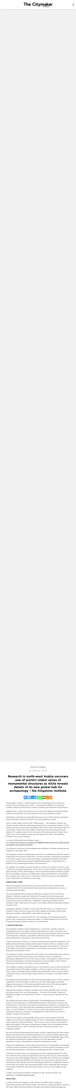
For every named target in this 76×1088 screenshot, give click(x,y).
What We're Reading (38, 767)
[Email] (43, 797)
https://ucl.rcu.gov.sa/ (26, 1075)
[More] (50, 797)
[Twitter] (29, 797)
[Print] (47, 797)
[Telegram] (36, 797)
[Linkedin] (32, 797)
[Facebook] (25, 797)
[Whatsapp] (39, 797)
